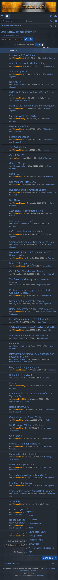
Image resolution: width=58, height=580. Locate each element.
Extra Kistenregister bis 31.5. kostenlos (29, 319)
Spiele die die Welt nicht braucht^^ (27, 475)
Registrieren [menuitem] (56, 17)
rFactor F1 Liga (17, 163)
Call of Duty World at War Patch (26, 271)
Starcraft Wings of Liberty (22, 115)
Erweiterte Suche (56, 21)
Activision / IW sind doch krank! (26, 210)
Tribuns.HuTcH (19, 536)
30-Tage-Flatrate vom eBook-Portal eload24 (32, 327)
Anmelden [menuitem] (51, 17)
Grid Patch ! (15, 435)
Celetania (14, 343)
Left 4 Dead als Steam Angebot (25, 231)
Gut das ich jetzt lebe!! (21, 221)
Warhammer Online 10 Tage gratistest (29, 335)
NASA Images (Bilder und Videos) (26, 425)
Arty (32, 573)
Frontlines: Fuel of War (21, 482)
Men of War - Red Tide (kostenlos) (27, 63)
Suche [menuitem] (55, 26)
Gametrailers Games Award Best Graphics (31, 490)
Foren (8, 17)
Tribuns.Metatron (19, 98)
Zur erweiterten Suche (11, 36)
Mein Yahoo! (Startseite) (21, 464)
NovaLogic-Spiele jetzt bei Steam (26, 300)
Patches (51, 258)
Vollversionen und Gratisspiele (20, 100)
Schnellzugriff (3, 17)
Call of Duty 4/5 (50, 184)
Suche (51, 21)
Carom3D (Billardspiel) (21, 509)
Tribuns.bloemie (19, 370)
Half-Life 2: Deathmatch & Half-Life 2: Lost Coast (31, 94)
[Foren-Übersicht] (29, 7)
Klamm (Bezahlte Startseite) (23, 454)
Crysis (12, 383)
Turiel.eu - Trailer (18, 533)
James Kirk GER (19, 399)
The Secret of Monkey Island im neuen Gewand (29, 281)
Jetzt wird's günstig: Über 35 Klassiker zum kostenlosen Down (31, 355)
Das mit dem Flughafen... (22, 181)
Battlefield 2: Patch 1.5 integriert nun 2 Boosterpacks (29, 254)
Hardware (48, 266)
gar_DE (15, 285)
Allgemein (50, 66)
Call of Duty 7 (16, 155)
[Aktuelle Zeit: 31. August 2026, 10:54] (51, 26)
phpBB (15, 568)
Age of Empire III (18, 71)
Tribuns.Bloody (19, 119)
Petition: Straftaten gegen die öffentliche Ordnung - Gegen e (30, 291)
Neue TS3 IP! (16, 173)
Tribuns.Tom (17, 245)
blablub (16, 158)
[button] (42, 44)
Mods (47, 378)
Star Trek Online (17, 147)
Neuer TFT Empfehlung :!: (22, 263)
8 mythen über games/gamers (25, 367)
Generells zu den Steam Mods (25, 417)
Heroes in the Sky (18, 126)
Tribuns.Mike (18, 58)
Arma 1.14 (15, 501)
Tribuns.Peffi (17, 338)
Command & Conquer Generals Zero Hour (31, 241)
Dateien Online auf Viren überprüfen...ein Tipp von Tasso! (31, 395)
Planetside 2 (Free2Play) (22, 55)
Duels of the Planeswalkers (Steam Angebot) (32, 105)
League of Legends (19, 136)
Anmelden (7, 21)
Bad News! (15, 200)
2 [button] (39, 44)
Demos (46, 150)
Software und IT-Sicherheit (19, 401)
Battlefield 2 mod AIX (20, 375)
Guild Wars (41, 322)
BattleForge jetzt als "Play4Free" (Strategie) (31, 308)
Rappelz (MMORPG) (19, 406)
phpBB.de (40, 576)
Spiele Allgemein (49, 58)
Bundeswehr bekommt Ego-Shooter (28, 189)
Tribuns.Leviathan (19, 85)
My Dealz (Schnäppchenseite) (24, 443)
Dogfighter (15, 81)
